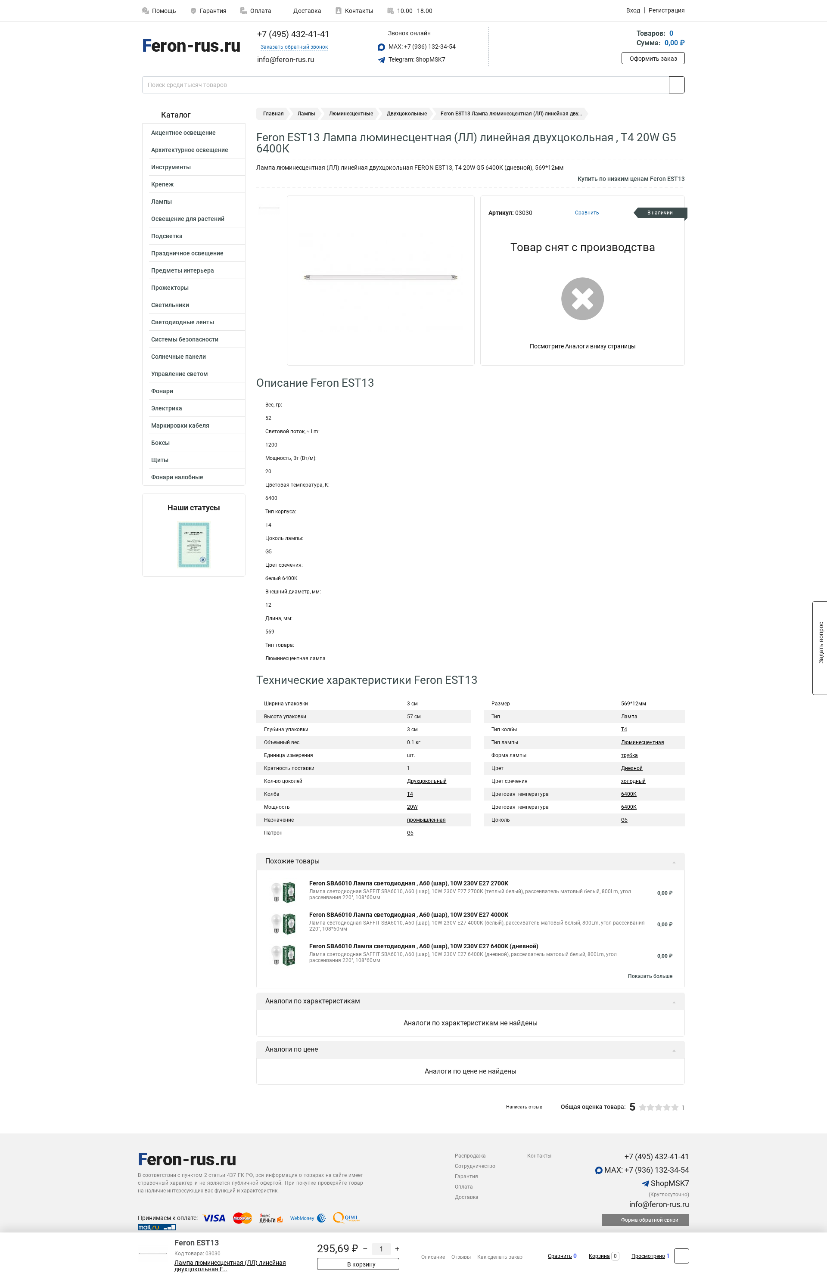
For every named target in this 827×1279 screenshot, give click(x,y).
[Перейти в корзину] (628, 39)
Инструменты (171, 167)
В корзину (361, 1264)
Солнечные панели (178, 356)
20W (412, 807)
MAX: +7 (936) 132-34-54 (421, 46)
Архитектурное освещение (189, 149)
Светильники (170, 304)
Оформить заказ (653, 58)
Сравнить (560, 1256)
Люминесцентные (351, 114)
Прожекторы (170, 287)
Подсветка (167, 236)
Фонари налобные (177, 477)
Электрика (166, 408)
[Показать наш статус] (194, 544)
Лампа (629, 717)
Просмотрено (648, 1256)
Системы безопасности (184, 339)
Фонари (162, 391)
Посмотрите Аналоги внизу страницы (583, 346)
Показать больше (650, 976)
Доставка (306, 10)
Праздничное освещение (187, 253)
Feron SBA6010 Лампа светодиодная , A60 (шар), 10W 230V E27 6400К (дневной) (423, 946)
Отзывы (461, 1257)
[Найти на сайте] (677, 84)
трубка (629, 755)
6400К (629, 807)
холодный (633, 781)
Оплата (260, 10)
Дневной (632, 768)
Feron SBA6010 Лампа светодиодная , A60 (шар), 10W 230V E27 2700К (408, 883)
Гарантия (213, 10)
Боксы (160, 442)
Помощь (164, 10)
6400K (629, 794)
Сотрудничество (475, 1166)
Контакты (359, 10)
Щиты (159, 459)
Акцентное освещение (183, 132)
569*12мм (633, 704)
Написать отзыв (524, 1107)
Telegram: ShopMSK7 (416, 59)
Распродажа (470, 1156)
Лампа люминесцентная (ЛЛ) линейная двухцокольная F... (230, 1266)
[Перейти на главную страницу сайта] (190, 47)
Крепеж (162, 184)
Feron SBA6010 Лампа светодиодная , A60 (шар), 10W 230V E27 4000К (408, 914)
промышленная (426, 820)
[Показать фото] (269, 208)
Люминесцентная (642, 742)
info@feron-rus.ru (658, 1204)
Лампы (161, 201)
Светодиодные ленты (182, 322)
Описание (433, 1257)
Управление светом (179, 373)
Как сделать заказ (499, 1257)
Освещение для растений (187, 218)
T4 (410, 794)
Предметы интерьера (182, 270)
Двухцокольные (407, 114)
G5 (410, 833)
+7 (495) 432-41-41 (292, 34)
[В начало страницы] (681, 1255)
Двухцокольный (427, 781)
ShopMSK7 (669, 1183)
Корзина (599, 1256)
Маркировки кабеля (180, 425)
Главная (273, 114)
